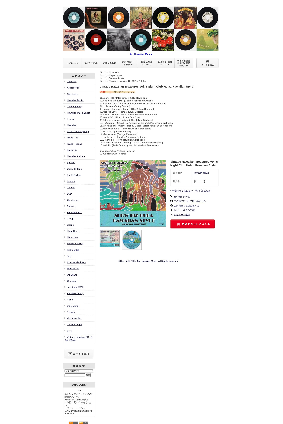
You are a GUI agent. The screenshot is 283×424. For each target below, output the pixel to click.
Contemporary (74, 106)
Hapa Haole (73, 231)
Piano (70, 299)
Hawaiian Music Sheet (78, 112)
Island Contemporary (78, 131)
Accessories (73, 87)
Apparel (71, 162)
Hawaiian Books (75, 100)
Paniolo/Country (75, 293)
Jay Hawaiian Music (141, 54)
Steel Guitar (73, 306)
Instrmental (73, 250)
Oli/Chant (72, 274)
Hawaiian (71, 125)
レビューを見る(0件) (184, 210)
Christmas (72, 94)
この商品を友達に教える (186, 205)
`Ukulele (71, 312)
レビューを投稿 (182, 214)
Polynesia (72, 150)
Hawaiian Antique (76, 156)
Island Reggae (74, 144)
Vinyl (69, 331)
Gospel (70, 225)
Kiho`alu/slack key (76, 262)
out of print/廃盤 (75, 287)
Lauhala (71, 181)
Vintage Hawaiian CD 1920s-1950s (127, 81)
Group (70, 218)
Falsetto (71, 206)
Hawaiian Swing (75, 243)
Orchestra (72, 281)
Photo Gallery (74, 175)
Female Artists (74, 212)
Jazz (69, 256)
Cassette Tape (74, 169)
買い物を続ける (182, 196)
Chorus (71, 187)
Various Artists (74, 318)
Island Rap (72, 137)
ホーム (103, 72)
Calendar (71, 81)
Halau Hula (72, 237)
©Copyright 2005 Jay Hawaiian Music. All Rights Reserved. (148, 261)
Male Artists (73, 268)
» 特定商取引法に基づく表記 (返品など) (190, 190)
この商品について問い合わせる (190, 201)
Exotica (71, 119)
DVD (69, 193)
